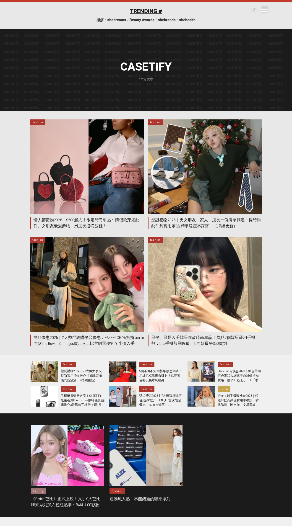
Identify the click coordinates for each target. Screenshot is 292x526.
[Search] (253, 9)
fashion (37, 122)
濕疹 (100, 20)
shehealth (187, 20)
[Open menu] (264, 9)
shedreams (116, 20)
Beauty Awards (142, 20)
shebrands (167, 20)
